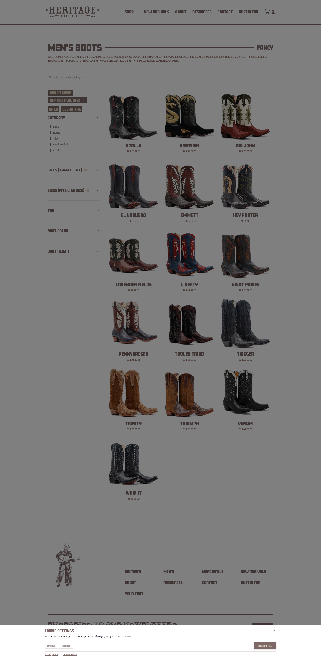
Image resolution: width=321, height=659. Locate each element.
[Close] (274, 630)
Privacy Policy (52, 654)
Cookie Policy (70, 654)
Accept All (265, 645)
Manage (66, 646)
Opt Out (51, 646)
